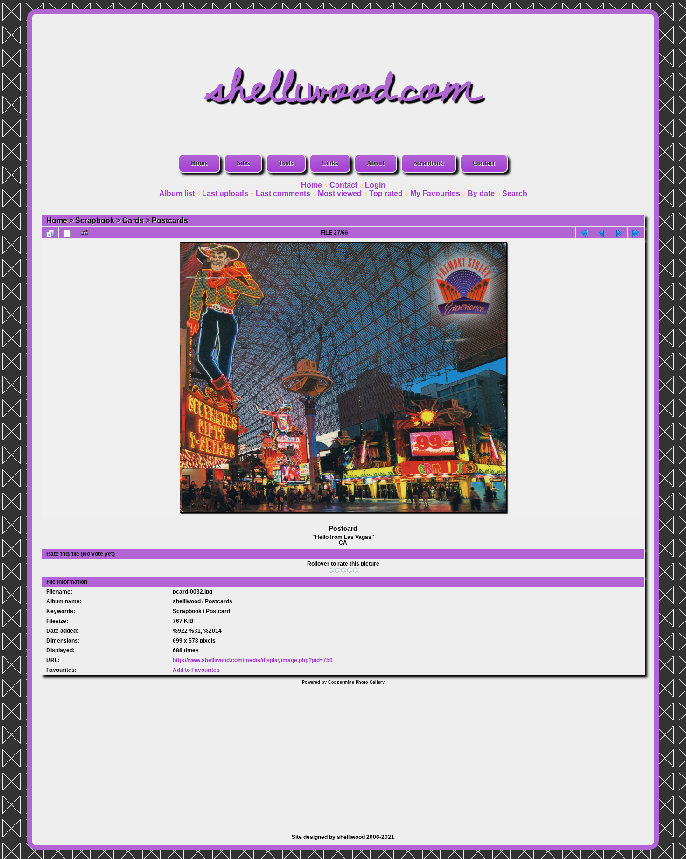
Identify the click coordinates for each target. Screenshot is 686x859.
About (376, 163)
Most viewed (340, 193)
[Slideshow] (84, 232)
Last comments (283, 193)
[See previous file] (601, 232)
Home (199, 163)
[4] (349, 570)
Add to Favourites (196, 670)
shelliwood (187, 601)
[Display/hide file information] (67, 232)
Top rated (386, 193)
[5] (355, 570)
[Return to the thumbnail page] (50, 232)
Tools (286, 163)
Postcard (218, 611)
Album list (177, 193)
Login (375, 185)
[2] (337, 570)
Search (514, 193)
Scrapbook (428, 163)
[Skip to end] (636, 232)
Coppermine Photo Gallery (356, 682)
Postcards (170, 220)
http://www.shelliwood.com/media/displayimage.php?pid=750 (253, 660)
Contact (484, 163)
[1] (331, 570)
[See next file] (618, 232)
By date (481, 193)
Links (330, 163)
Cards (133, 220)
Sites (243, 163)
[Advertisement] (343, 754)
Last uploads (225, 193)
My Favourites (435, 193)
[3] (343, 570)
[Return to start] (584, 232)
